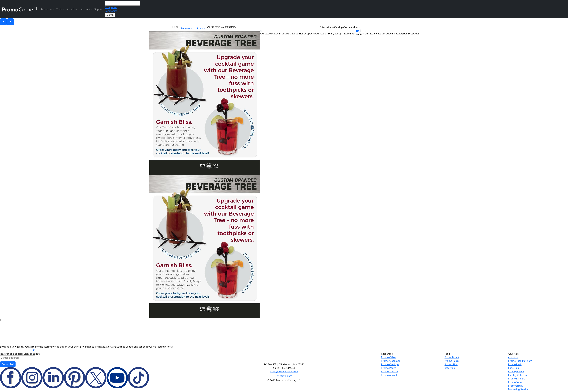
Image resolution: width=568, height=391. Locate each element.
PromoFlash (515, 364)
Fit (177, 27)
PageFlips (513, 368)
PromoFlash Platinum (520, 360)
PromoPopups (516, 382)
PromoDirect (451, 357)
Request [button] (185, 28)
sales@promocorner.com (284, 371)
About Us (513, 357)
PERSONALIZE (220, 27)
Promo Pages (388, 368)
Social (347, 27)
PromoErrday (515, 385)
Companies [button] (111, 11)
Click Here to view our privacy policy (16, 350)
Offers (323, 27)
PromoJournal (389, 375)
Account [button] (85, 9)
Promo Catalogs (390, 364)
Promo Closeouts (390, 360)
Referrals (449, 368)
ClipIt (210, 27)
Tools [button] (59, 9)
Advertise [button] (71, 9)
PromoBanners (516, 378)
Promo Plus (451, 364)
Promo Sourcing (390, 371)
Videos (330, 27)
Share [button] (200, 28)
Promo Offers (388, 357)
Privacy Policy (284, 376)
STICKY (232, 27)
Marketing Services (519, 389)
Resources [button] (46, 9)
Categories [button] (111, 7)
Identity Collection (518, 375)
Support (99, 9)
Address (355, 27)
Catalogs (339, 27)
